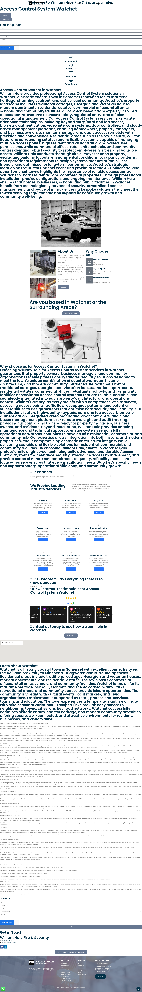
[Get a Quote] (71, 73)
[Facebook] (2, 946)
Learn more (43, 512)
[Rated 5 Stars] (71, 80)
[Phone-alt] (108, 3)
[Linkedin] (5, 946)
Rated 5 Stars (71, 84)
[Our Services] (71, 65)
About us (69, 3)
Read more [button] (61, 621)
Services (88, 3)
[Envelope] (111, 3)
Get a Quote (71, 76)
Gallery (98, 3)
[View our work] (71, 58)
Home (60, 3)
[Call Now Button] (138, 989)
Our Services (71, 69)
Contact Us (78, 3)
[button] (89, 3)
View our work (71, 61)
